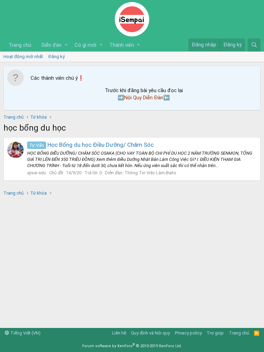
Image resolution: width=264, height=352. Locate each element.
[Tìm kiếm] (254, 45)
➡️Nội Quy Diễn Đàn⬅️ (144, 98)
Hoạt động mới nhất (23, 56)
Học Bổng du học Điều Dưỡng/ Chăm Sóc (91, 144)
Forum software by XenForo (132, 346)
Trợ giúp (215, 333)
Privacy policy (188, 333)
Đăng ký (56, 56)
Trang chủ (20, 45)
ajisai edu (36, 172)
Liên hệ (119, 333)
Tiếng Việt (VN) (25, 333)
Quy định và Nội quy (150, 333)
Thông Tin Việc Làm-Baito (150, 172)
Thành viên (121, 45)
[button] (66, 45)
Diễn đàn (52, 45)
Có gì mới (85, 45)
